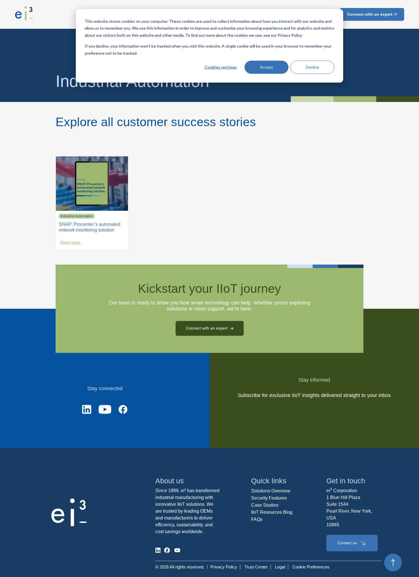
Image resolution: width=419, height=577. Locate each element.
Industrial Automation (76, 216)
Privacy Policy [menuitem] (223, 566)
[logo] (24, 18)
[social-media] (157, 550)
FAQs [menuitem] (257, 519)
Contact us (347, 543)
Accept (266, 67)
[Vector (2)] (86, 410)
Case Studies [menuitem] (264, 505)
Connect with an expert (370, 14)
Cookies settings (220, 67)
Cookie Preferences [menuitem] (310, 566)
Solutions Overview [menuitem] (270, 490)
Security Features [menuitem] (269, 498)
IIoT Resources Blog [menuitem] (271, 512)
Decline (312, 67)
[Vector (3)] (123, 410)
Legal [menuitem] (280, 566)
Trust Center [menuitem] (256, 566)
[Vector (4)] (104, 410)
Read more (70, 242)
